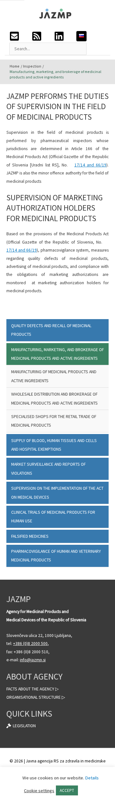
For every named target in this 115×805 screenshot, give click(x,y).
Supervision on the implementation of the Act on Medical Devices (57, 493)
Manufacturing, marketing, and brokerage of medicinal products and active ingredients (57, 354)
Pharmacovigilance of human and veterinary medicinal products (56, 556)
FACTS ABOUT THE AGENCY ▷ (32, 689)
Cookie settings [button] (39, 790)
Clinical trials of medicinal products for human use (53, 517)
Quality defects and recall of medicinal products (51, 330)
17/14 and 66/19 (90, 165)
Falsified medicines (30, 536)
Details (92, 778)
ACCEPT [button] (67, 790)
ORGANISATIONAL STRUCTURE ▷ (35, 697)
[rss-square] (43, 36)
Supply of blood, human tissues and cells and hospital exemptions (54, 445)
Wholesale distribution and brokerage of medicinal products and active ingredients (54, 398)
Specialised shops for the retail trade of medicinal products (53, 421)
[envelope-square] (20, 36)
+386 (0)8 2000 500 (30, 643)
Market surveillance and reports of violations (48, 469)
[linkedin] (65, 36)
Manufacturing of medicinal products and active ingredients (53, 376)
